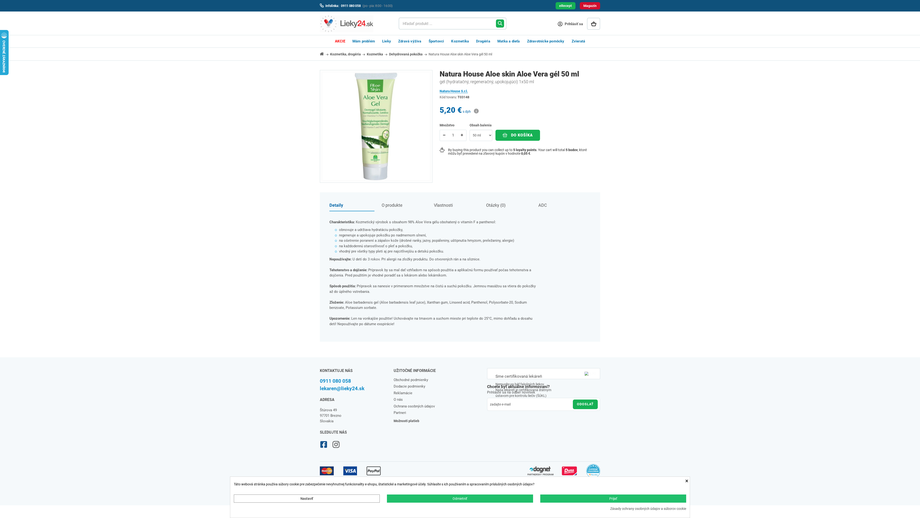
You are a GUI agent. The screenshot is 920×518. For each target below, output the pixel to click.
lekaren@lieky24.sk (342, 388)
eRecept (565, 6)
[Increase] (462, 135)
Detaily (336, 205)
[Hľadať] (500, 23)
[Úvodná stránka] (324, 53)
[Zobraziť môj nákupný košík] (593, 24)
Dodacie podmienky (409, 386)
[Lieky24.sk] (354, 23)
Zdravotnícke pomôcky (545, 41)
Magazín (590, 6)
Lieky (386, 41)
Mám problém (363, 41)
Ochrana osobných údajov (414, 406)
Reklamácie (403, 393)
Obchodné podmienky (411, 380)
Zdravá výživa (409, 41)
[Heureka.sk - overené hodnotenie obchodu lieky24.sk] (593, 473)
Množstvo (447, 125)
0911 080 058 (335, 381)
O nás (398, 399)
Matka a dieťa (508, 41)
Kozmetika (460, 41)
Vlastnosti (443, 205)
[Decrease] (444, 135)
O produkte (392, 205)
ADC (542, 205)
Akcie (340, 41)
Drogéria (483, 41)
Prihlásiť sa (573, 24)
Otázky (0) (496, 205)
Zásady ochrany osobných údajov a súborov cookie (648, 509)
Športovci (436, 41)
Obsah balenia (481, 125)
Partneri (400, 413)
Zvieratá (578, 41)
